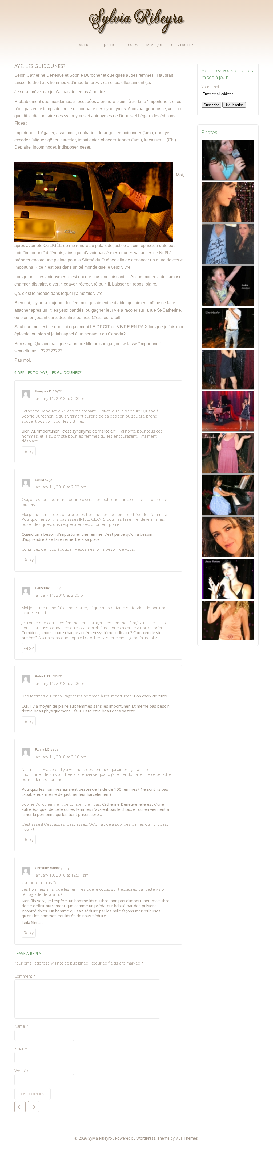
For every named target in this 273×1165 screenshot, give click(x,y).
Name (21, 1026)
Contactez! (182, 44)
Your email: (211, 86)
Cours (132, 44)
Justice (111, 44)
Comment (25, 976)
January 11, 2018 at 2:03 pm (60, 486)
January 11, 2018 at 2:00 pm (60, 398)
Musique (154, 44)
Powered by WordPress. (136, 1138)
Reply (29, 451)
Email (20, 1048)
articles (87, 44)
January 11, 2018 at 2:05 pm (60, 595)
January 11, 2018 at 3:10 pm (60, 756)
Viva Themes (187, 1138)
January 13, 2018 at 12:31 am (62, 875)
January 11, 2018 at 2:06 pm (60, 683)
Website (21, 1070)
